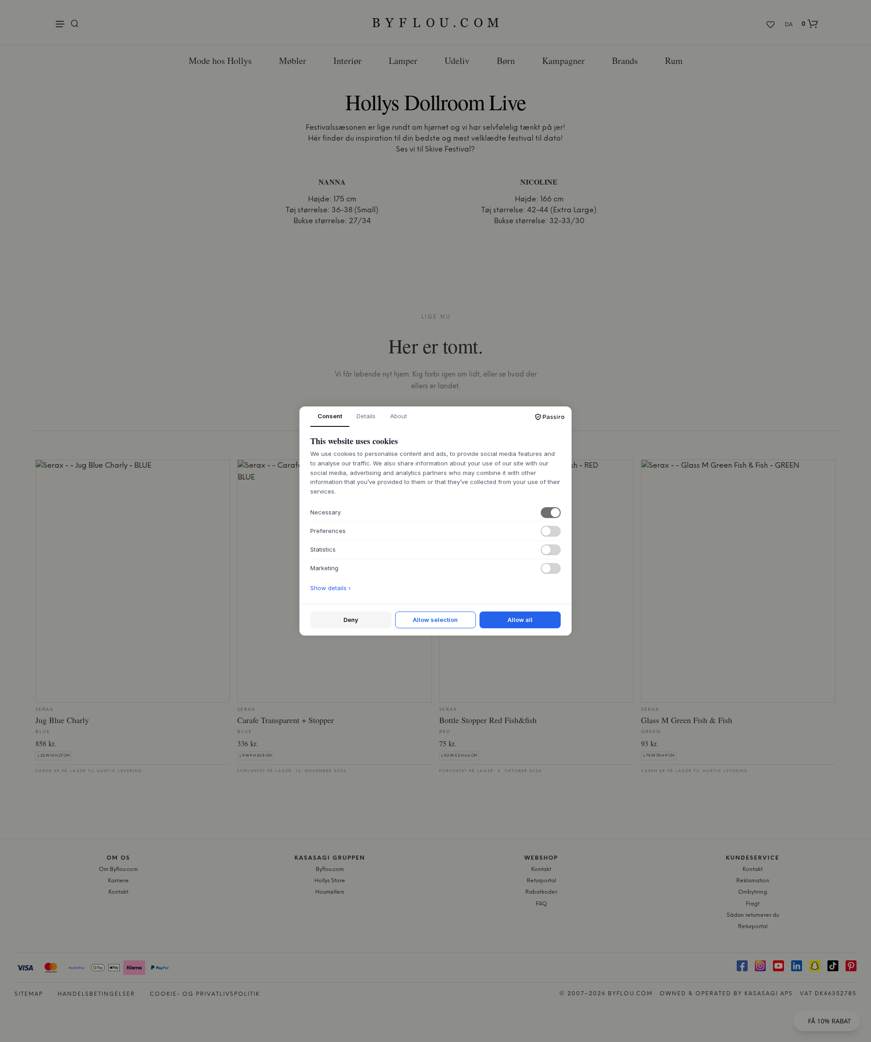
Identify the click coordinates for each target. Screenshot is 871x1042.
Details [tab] (366, 416)
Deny (350, 619)
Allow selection (435, 619)
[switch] (551, 512)
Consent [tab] (330, 416)
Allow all (520, 619)
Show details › (330, 588)
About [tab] (398, 416)
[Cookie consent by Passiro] (549, 417)
